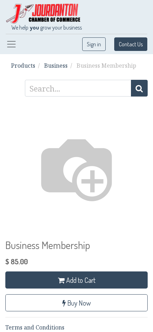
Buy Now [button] (78, 302)
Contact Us (131, 44)
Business (56, 65)
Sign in (94, 44)
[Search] (139, 88)
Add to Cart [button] (80, 280)
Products (23, 65)
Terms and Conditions (34, 327)
